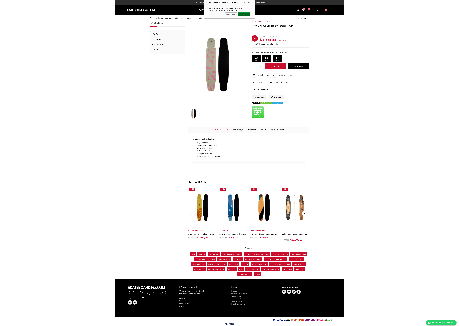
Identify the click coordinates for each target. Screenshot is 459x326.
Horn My (202, 254)
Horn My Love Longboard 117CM (257, 254)
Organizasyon (184, 304)
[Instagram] (284, 292)
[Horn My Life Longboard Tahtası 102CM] (264, 207)
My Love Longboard (259, 264)
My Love (245, 264)
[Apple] (130, 302)
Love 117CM (287, 269)
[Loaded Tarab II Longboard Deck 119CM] (295, 207)
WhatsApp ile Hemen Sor (443, 323)
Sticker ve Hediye (236, 301)
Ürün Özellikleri (221, 129)
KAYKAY (155, 34)
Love (241, 269)
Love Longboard (252, 269)
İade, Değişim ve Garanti (239, 294)
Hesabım (234, 291)
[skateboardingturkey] (146, 287)
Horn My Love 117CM (280, 254)
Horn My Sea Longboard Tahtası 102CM (233, 234)
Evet (243, 14)
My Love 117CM (299, 264)
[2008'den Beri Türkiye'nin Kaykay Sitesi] (140, 10)
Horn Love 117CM (296, 259)
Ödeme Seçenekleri (257, 129)
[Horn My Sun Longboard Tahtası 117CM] (202, 207)
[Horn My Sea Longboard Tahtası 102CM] (233, 207)
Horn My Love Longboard (232, 254)
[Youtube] (289, 292)
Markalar (182, 301)
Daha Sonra (230, 14)
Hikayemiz (182, 298)
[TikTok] (294, 292)
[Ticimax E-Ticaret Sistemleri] (229, 324)
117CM (257, 274)
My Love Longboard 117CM (280, 264)
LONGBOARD (157, 39)
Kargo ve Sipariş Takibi (238, 296)
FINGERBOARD (157, 44)
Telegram (277, 103)
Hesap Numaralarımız (238, 304)
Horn (193, 254)
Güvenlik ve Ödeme (237, 299)
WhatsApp (267, 103)
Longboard (299, 269)
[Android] (135, 302)
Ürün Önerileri (277, 129)
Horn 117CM (233, 264)
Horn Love (237, 259)
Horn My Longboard (299, 254)
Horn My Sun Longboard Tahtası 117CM (202, 234)
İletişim (181, 306)
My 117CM (231, 269)
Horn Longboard (198, 264)
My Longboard (199, 269)
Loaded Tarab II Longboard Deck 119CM (295, 234)
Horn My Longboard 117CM (205, 259)
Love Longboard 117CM (270, 269)
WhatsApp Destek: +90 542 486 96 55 (191, 291)
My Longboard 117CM (216, 269)
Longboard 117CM (244, 274)
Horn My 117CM (224, 259)
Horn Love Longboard (253, 259)
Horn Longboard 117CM (216, 264)
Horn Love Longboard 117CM (275, 259)
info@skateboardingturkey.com (189, 293)
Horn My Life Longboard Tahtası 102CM (264, 234)
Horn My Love (214, 254)
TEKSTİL (155, 50)
